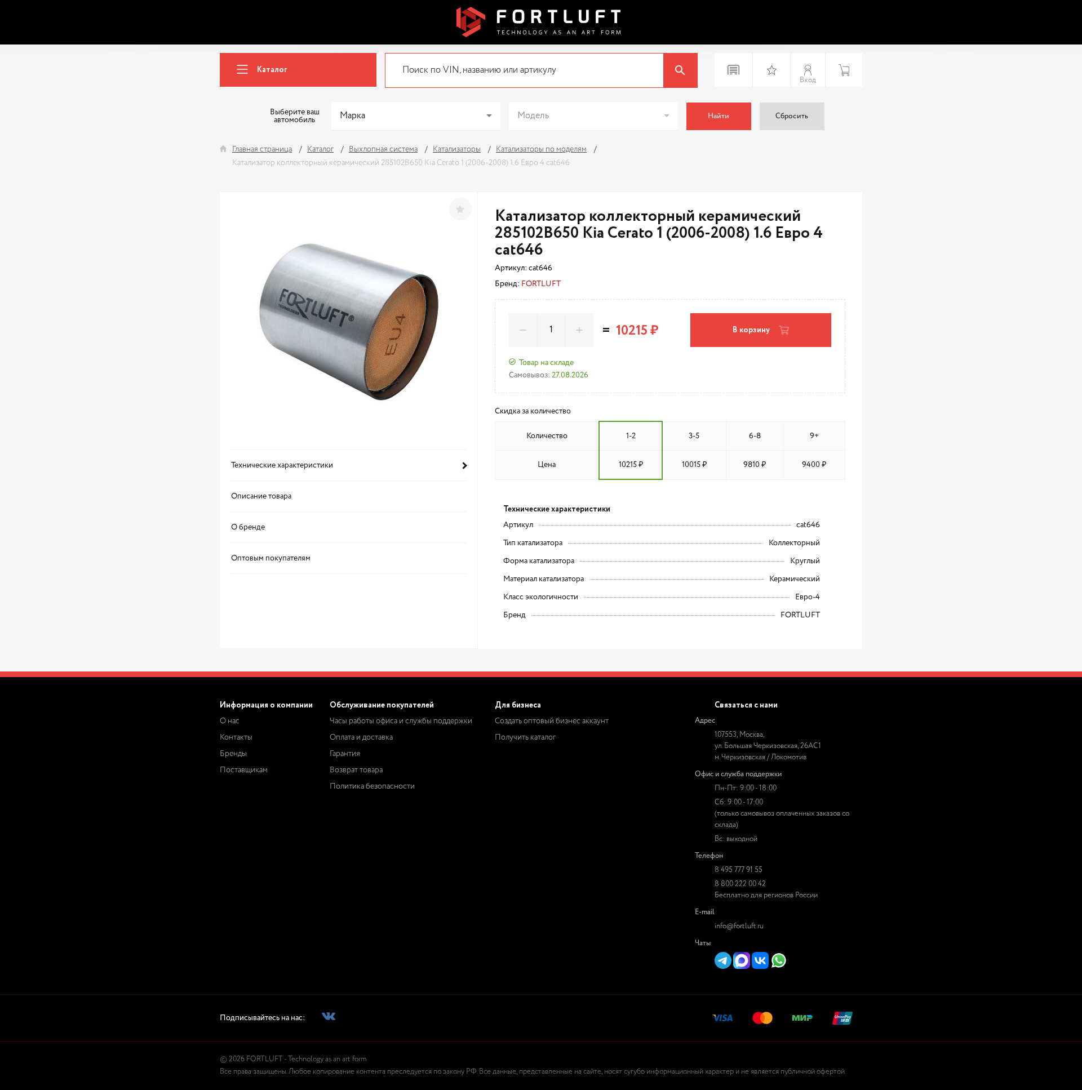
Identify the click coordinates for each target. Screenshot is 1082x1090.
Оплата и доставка (361, 737)
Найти (718, 116)
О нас (230, 721)
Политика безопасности (372, 786)
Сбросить (791, 116)
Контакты (236, 737)
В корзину (751, 330)
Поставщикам (244, 770)
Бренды (233, 754)
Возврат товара (356, 770)
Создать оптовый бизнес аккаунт (552, 721)
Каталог (272, 69)
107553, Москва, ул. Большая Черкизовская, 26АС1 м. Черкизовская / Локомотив (768, 746)
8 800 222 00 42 (740, 884)
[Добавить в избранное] (460, 209)
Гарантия (345, 754)
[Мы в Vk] (328, 1018)
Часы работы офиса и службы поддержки (401, 721)
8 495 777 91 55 (738, 870)
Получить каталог (525, 737)
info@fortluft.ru (739, 926)
